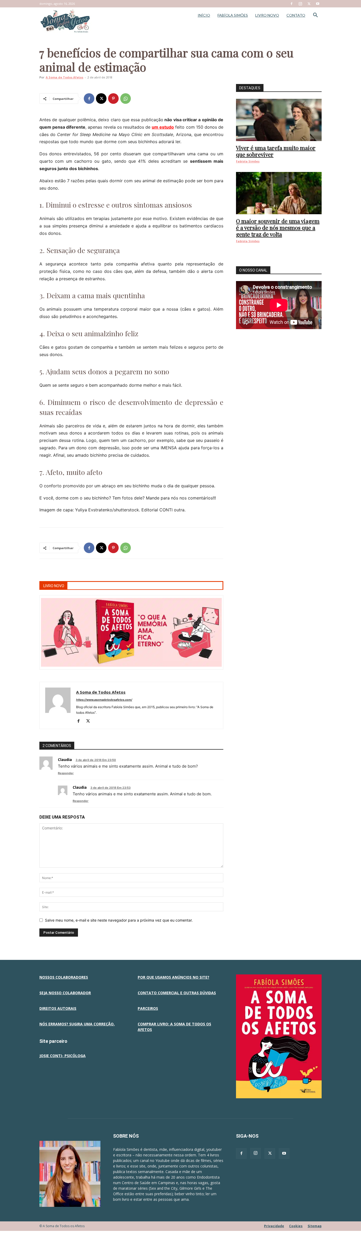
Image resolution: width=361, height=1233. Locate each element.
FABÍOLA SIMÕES (232, 15)
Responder (66, 773)
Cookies (296, 1226)
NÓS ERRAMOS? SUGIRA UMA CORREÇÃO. (77, 1023)
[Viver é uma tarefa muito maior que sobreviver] (279, 120)
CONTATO (295, 15)
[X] (309, 3)
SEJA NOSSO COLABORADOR (65, 992)
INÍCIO (204, 15)
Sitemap (315, 1226)
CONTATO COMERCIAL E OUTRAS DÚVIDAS (177, 992)
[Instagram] (300, 3)
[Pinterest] (113, 98)
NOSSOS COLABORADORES (63, 977)
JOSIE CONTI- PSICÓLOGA (62, 1055)
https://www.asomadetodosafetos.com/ (104, 700)
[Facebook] (291, 3)
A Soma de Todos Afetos (64, 77)
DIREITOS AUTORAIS (57, 1008)
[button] (315, 15)
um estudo (163, 127)
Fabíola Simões (248, 161)
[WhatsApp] (125, 98)
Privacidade (274, 1226)
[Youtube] (318, 3)
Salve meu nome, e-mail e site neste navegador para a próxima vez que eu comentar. (119, 920)
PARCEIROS (148, 1008)
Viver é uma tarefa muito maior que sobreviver (276, 151)
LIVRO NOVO (267, 15)
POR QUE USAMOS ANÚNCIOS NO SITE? (173, 977)
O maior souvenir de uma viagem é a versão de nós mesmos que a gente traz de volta (278, 227)
